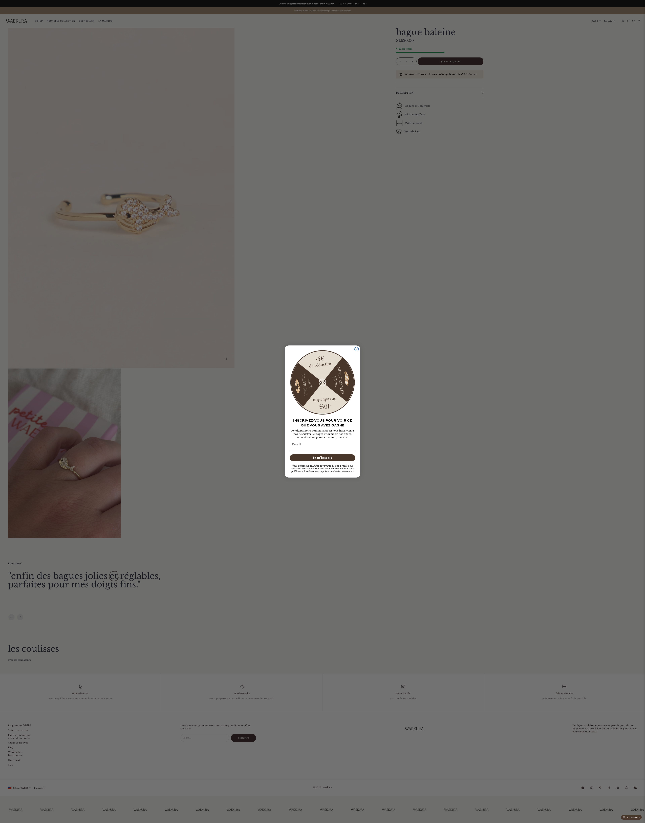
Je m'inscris (322, 457)
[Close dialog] (357, 349)
